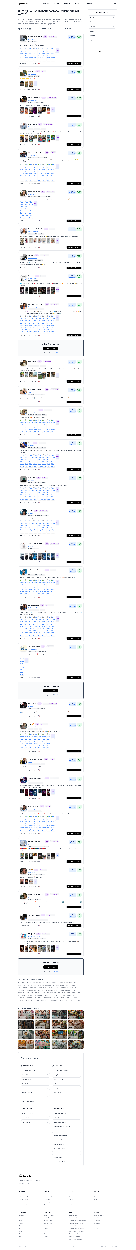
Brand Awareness (73, 1202)
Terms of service (67, 1246)
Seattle (69, 997)
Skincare (96, 1202)
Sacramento (29, 997)
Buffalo (20, 985)
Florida (73, 985)
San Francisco (47, 997)
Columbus (56, 985)
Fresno (57, 987)
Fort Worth (51, 987)
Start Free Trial (51, 348)
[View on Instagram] (22, 54)
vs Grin (96, 1228)
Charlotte (33, 985)
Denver (62, 985)
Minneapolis (21, 992)
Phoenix (55, 995)
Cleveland (48, 985)
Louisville (37, 990)
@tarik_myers (31, 844)
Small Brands (47, 1194)
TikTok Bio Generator (74, 1236)
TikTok (70, 1196)
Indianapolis (64, 987)
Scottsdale (63, 997)
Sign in (56, 352)
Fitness (21, 1225)
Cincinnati (41, 985)
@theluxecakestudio (33, 231)
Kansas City (21, 990)
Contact (46, 1228)
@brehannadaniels (32, 155)
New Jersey (30, 992)
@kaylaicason (31, 364)
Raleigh (75, 995)
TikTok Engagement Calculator (76, 1231)
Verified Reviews (48, 1217)
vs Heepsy (96, 1225)
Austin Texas (46, 982)
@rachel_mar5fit (32, 572)
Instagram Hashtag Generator (76, 1228)
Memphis (61, 990)
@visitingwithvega (32, 649)
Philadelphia (47, 995)
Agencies (46, 1204)
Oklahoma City (22, 995)
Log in (115, 3)
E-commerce (47, 1199)
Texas (27, 1000)
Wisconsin (29, 1002)
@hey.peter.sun (32, 74)
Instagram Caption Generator (76, 1223)
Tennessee (21, 1000)
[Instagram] (20, 1183)
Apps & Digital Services (50, 1202)
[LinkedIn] (31, 1183)
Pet (20, 1239)
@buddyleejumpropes (33, 936)
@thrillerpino (31, 39)
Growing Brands (48, 1196)
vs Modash (97, 1223)
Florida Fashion (22, 987)
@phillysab (30, 706)
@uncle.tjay (31, 546)
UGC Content (72, 1204)
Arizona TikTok (37, 982)
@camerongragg (32, 872)
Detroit (68, 985)
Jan (28, 29)
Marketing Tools (73, 1217)
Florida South (32, 987)
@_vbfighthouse (32, 278)
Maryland (44, 990)
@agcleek (30, 392)
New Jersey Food (40, 992)
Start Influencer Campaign (74, 63)
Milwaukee (75, 990)
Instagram (71, 1194)
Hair (20, 1236)
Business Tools (73, 1215)
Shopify (71, 1199)
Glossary (46, 1234)
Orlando (30, 995)
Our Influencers (48, 1223)
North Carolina (71, 992)
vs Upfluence (97, 1217)
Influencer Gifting (23, 1199)
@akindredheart (32, 917)
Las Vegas (30, 990)
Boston (76, 982)
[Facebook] (25, 1183)
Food (20, 1234)
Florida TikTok (42, 987)
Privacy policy (76, 1246)
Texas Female (45, 1000)
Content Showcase (49, 1215)
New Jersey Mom (51, 992)
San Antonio (37, 997)
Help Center (47, 1225)
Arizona (29, 982)
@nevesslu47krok (32, 258)
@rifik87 (30, 780)
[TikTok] (23, 1183)
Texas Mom (63, 1000)
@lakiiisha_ (30, 412)
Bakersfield (55, 982)
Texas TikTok (71, 1000)
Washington (21, 1002)
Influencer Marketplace (25, 1194)
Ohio (78, 992)
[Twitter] (28, 1183)
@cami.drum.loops (32, 127)
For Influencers (89, 3)
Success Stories (48, 1220)
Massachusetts (52, 990)
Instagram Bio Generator (75, 1225)
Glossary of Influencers (25, 1204)
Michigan (67, 990)
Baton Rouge (64, 982)
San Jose (55, 997)
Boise (71, 982)
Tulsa (78, 1000)
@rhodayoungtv (32, 100)
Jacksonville (72, 987)
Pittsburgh (62, 995)
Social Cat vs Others (99, 1215)
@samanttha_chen (32, 809)
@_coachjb (30, 762)
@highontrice (31, 513)
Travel (20, 1231)
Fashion (96, 1194)
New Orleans (61, 992)
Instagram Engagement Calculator (77, 1220)
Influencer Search (23, 1196)
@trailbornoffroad (32, 897)
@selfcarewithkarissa (33, 607)
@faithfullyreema (32, 194)
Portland (68, 995)
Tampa (75, 997)
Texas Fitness (54, 1000)
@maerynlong (31, 726)
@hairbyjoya (31, 445)
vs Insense (97, 1220)
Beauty (96, 1196)
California (26, 985)
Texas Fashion (35, 1000)
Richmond (21, 997)
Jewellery (96, 1204)
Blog (45, 1231)
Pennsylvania (38, 995)
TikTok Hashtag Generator (75, 1239)
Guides (46, 1236)
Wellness (96, 1199)
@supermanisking (32, 307)
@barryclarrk (31, 480)
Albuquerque (22, 982)
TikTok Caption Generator (75, 1234)
